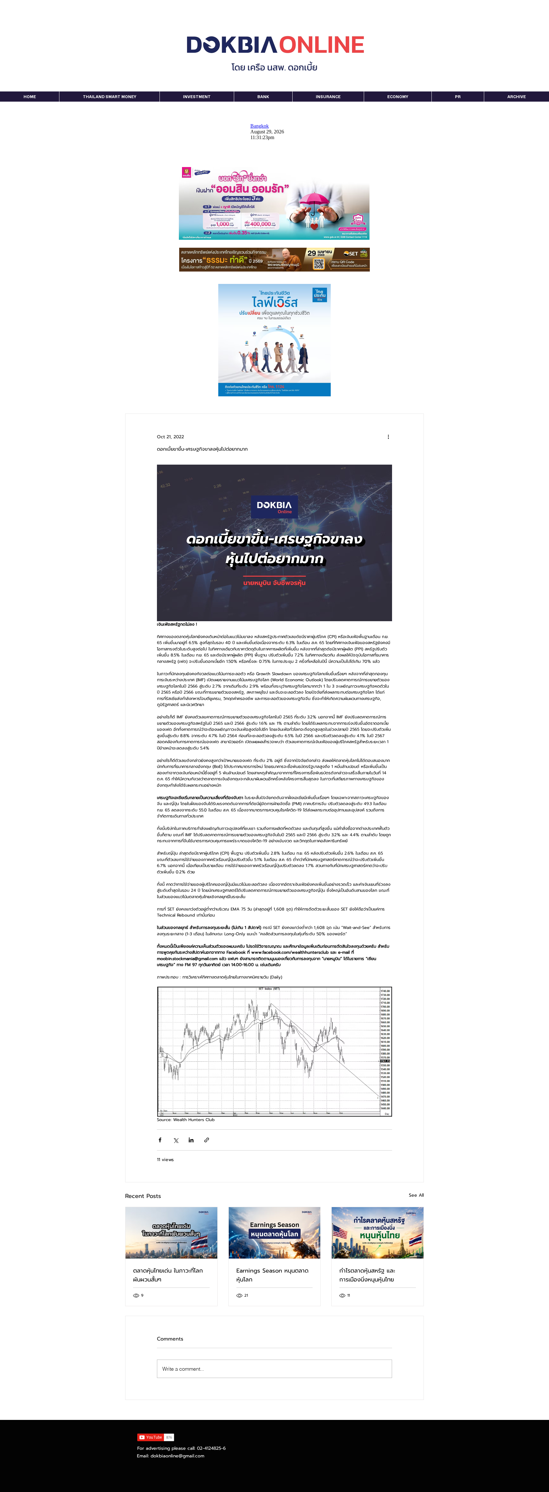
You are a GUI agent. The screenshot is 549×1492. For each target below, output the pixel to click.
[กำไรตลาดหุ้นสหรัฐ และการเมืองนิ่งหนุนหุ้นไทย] (378, 1233)
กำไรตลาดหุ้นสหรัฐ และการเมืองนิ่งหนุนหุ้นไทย (367, 1275)
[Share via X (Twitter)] (176, 1140)
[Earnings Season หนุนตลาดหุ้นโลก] (275, 1233)
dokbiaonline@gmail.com (177, 1456)
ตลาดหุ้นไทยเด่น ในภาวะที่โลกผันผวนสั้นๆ (168, 1275)
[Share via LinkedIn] (191, 1140)
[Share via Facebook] (160, 1140)
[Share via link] (207, 1140)
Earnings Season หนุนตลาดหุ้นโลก (272, 1275)
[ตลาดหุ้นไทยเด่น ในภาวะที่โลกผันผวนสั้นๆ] (171, 1233)
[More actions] (388, 436)
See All (416, 1195)
